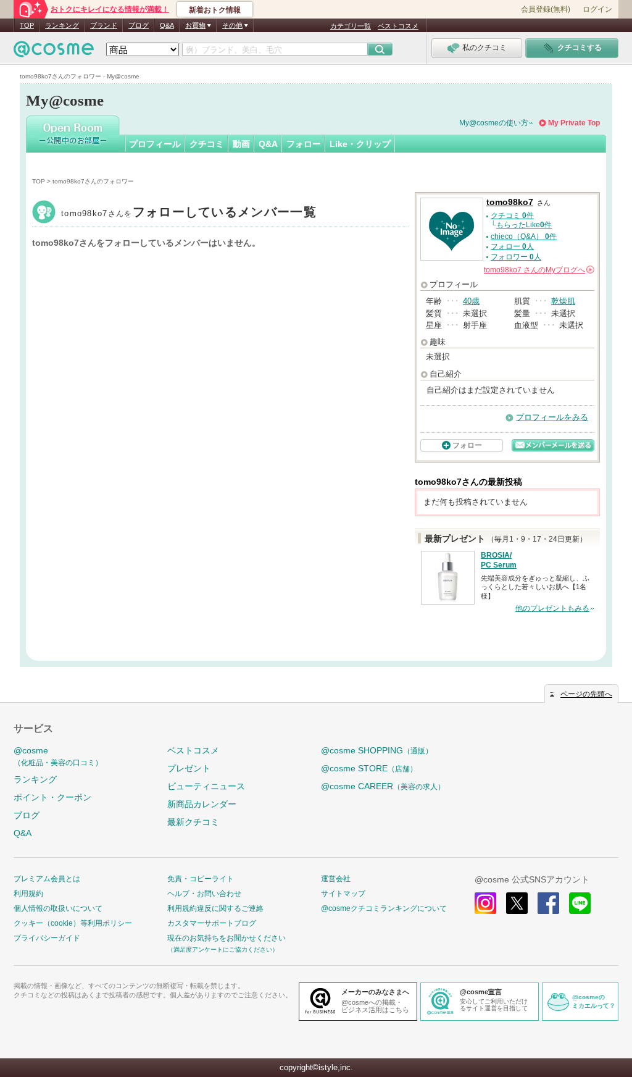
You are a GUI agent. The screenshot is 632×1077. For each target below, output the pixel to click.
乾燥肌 (563, 301)
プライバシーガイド (47, 938)
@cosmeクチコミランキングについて (384, 908)
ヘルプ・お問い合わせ (204, 893)
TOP (27, 25)
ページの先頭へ (586, 694)
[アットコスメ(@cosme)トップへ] (54, 52)
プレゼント (188, 768)
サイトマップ (343, 893)
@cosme (58, 756)
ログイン (597, 9)
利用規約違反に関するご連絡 (215, 908)
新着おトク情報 (215, 10)
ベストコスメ (398, 26)
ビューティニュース (206, 786)
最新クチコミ (193, 822)
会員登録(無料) (545, 9)
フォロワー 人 (516, 257)
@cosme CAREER (383, 786)
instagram (485, 903)
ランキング (62, 25)
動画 (241, 144)
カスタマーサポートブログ (211, 923)
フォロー (303, 144)
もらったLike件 (524, 224)
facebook (548, 903)
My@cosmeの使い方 (493, 123)
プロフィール (155, 144)
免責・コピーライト (200, 878)
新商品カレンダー (201, 804)
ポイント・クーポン (52, 797)
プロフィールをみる (552, 417)
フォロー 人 (512, 246)
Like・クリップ (360, 144)
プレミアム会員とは (47, 878)
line (580, 903)
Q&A (167, 25)
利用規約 (28, 893)
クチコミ (206, 144)
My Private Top (574, 123)
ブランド (103, 25)
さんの (538, 270)
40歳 (471, 301)
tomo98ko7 (189, 213)
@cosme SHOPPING (377, 750)
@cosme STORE (369, 768)
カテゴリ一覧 (350, 26)
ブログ (138, 25)
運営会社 (336, 878)
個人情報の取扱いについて (58, 908)
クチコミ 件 (512, 215)
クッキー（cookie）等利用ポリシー (73, 923)
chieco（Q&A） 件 (524, 236)
